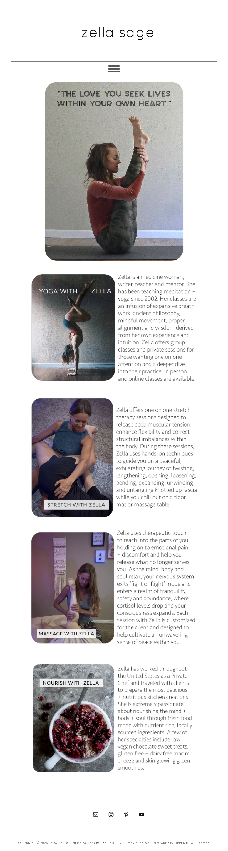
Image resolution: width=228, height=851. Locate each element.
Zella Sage (114, 28)
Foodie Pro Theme (66, 842)
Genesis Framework (150, 842)
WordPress (200, 842)
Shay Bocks (97, 842)
